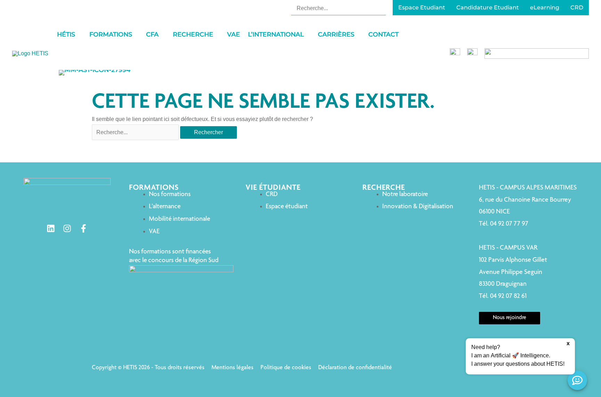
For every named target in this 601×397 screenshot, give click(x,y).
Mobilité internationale (179, 219)
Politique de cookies (286, 368)
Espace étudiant (287, 206)
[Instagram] (67, 228)
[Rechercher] (381, 8)
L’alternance (165, 206)
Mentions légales (232, 368)
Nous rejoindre (509, 318)
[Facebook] (83, 228)
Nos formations (170, 194)
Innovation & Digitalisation (417, 206)
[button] (78, 34)
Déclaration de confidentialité (355, 368)
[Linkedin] (51, 228)
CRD (272, 194)
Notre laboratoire (405, 194)
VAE (154, 231)
